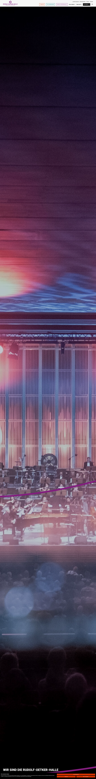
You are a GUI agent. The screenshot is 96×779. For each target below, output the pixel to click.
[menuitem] (42, 4)
